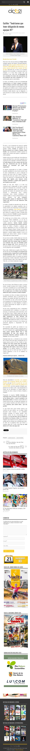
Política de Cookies (11, 749)
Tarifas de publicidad (19, 749)
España (11, 32)
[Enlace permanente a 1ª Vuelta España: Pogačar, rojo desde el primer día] (15, 486)
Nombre (5, 536)
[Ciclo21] (15, 13)
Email (4, 541)
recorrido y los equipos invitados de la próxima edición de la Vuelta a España (15, 381)
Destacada (7, 32)
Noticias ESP (15, 32)
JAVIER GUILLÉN (11, 437)
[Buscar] (24, 2)
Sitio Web (5, 545)
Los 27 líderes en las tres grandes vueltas (14, 469)
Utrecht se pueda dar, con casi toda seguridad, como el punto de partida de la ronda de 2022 (15, 384)
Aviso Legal (24, 748)
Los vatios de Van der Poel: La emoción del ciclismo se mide (16, 446)
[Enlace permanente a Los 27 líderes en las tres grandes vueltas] (15, 467)
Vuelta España (20, 437)
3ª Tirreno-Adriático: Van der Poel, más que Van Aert (14, 442)
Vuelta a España (21, 32)
